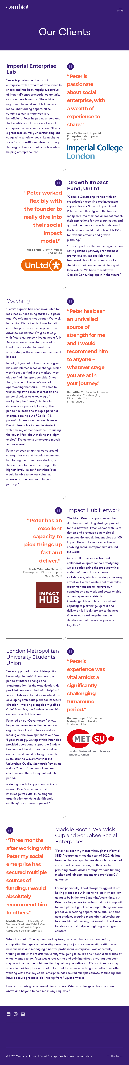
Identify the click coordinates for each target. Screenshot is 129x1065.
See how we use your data (75, 1056)
